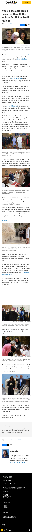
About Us (5, 494)
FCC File (5, 515)
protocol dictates (11, 106)
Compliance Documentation (10, 516)
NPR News (20, 440)
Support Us (6, 507)
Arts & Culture (10, 440)
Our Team (5, 495)
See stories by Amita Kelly (17, 462)
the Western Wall (16, 78)
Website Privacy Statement (9, 517)
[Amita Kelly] (5, 453)
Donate (27, 2)
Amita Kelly (9, 24)
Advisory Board (7, 496)
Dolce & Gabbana (22, 59)
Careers (5, 506)
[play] (2, 530)
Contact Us (5, 505)
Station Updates (7, 498)
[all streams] (30, 530)
